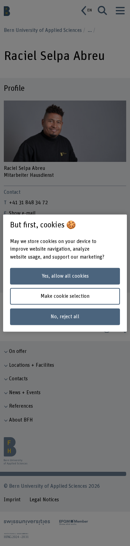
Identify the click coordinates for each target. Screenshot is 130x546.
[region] (65, 273)
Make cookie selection (65, 296)
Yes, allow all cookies (65, 276)
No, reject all (65, 316)
